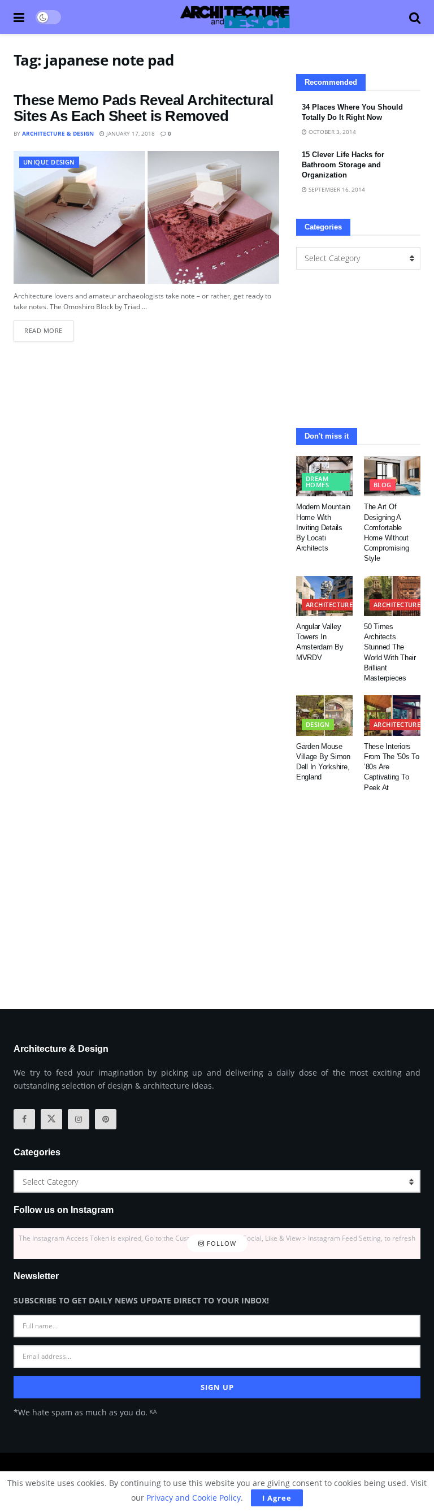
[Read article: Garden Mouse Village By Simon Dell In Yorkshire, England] (324, 715)
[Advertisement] (358, 348)
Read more (48, 327)
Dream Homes (317, 481)
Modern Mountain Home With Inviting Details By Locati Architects (323, 527)
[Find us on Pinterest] (105, 1119)
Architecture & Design (58, 133)
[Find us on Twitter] (51, 1119)
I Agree (277, 1498)
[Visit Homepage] (235, 17)
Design (318, 724)
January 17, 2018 (130, 133)
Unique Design (49, 162)
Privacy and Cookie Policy (193, 1497)
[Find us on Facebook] (24, 1119)
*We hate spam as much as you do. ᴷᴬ (85, 1412)
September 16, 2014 (336, 189)
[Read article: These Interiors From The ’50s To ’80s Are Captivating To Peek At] (392, 715)
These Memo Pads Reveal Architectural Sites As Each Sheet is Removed (143, 108)
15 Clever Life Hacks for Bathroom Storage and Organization (343, 164)
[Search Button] (414, 17)
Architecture (329, 604)
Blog (383, 484)
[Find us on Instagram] (78, 1119)
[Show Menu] (19, 17)
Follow (220, 1243)
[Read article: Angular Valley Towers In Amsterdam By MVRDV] (324, 596)
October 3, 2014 (331, 132)
